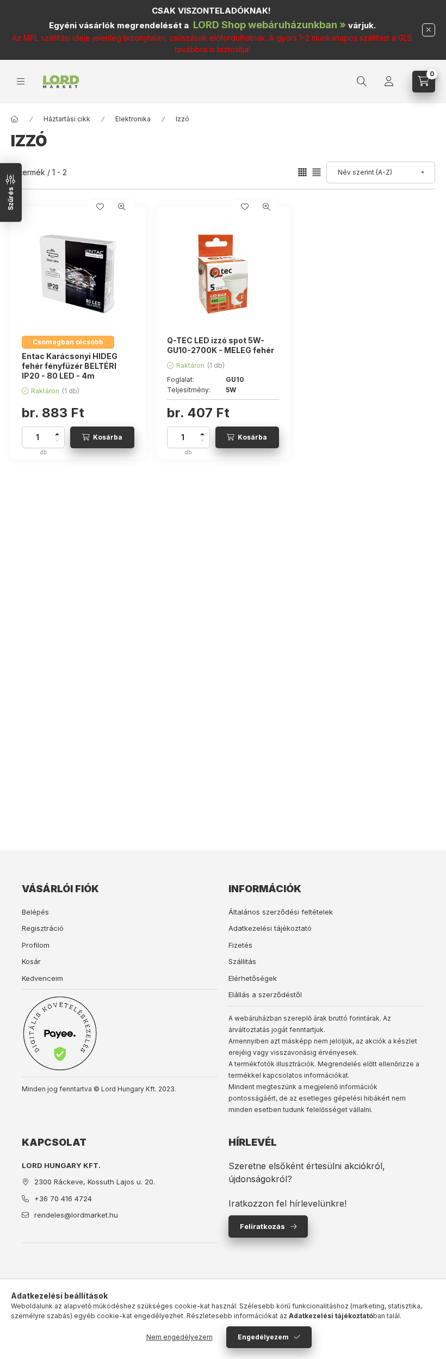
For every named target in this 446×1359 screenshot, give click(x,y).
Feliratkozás (262, 1226)
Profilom (35, 945)
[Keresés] (362, 81)
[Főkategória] (14, 119)
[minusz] (57, 442)
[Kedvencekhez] (100, 206)
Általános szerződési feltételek (280, 911)
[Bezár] (428, 29)
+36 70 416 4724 (63, 1198)
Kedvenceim (42, 978)
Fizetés (240, 945)
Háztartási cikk (67, 119)
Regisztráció (43, 928)
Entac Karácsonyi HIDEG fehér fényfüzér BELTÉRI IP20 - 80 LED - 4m (69, 365)
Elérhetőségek (252, 978)
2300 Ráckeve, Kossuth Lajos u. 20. (94, 1181)
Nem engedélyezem (179, 1337)
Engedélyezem (263, 1337)
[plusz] (57, 432)
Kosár (31, 961)
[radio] (316, 172)
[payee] (60, 1033)
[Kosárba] (102, 437)
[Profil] (389, 81)
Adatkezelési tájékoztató (270, 928)
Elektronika (133, 119)
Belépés (35, 911)
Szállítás (242, 961)
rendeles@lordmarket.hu (76, 1214)
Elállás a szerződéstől (265, 994)
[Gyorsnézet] (122, 206)
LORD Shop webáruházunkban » (269, 24)
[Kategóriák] (20, 81)
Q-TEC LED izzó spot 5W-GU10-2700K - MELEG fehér (220, 345)
